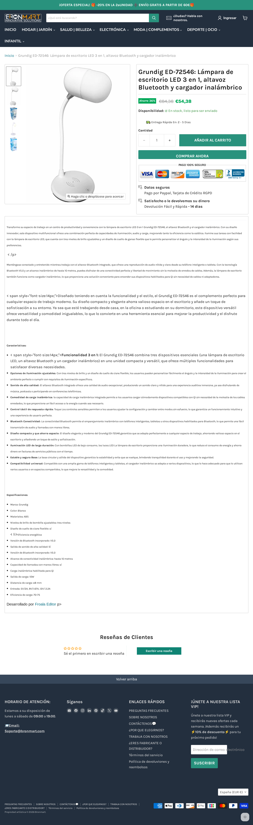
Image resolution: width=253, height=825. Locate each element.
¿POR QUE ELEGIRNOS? (146, 730)
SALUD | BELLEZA (76, 29)
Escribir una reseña (159, 651)
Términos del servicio (146, 755)
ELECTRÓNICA (113, 29)
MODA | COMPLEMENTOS (157, 29)
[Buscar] (154, 18)
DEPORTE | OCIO (202, 29)
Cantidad (145, 130)
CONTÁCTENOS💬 (142, 724)
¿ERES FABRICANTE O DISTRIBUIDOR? (24, 808)
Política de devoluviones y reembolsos (97, 808)
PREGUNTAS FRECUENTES (149, 711)
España (231, 792)
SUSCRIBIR (204, 763)
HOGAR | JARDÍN (37, 29)
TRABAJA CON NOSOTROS (148, 737)
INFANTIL (13, 41)
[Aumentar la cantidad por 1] (169, 140)
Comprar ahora (192, 156)
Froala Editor (45, 604)
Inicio (9, 55)
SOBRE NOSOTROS (143, 717)
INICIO (10, 29)
